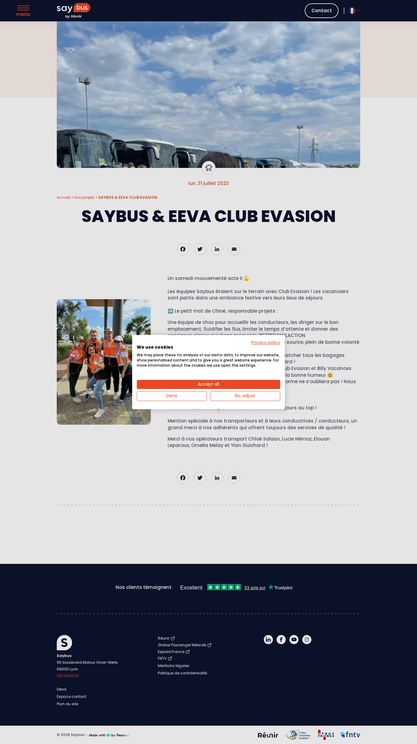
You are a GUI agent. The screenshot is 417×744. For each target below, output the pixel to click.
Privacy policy (265, 343)
